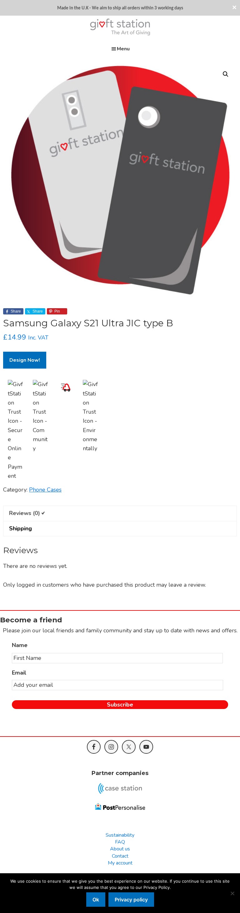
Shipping (20, 528)
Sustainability (120, 835)
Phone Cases (45, 489)
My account (120, 862)
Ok (95, 899)
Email (19, 672)
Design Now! (24, 360)
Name (20, 645)
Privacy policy (131, 899)
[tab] (120, 513)
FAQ (120, 842)
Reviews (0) (24, 513)
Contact (120, 856)
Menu (123, 48)
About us (120, 848)
